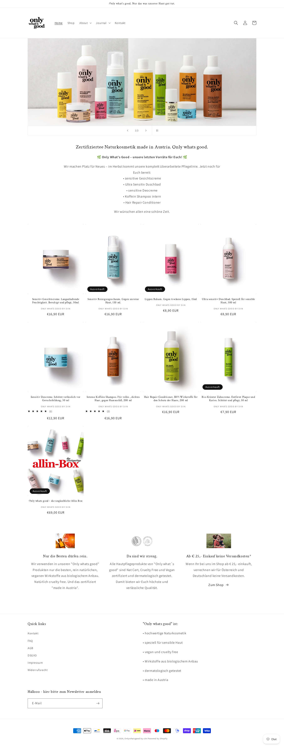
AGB (30, 648)
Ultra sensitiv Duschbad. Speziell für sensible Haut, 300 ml (228, 301)
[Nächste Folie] (146, 130)
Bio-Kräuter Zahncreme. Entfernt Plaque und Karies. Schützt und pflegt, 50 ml (228, 399)
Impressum (35, 663)
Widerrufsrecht (38, 670)
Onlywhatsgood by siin (136, 738)
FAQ (30, 641)
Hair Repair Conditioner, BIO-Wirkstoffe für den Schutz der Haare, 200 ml (171, 399)
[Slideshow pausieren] (156, 130)
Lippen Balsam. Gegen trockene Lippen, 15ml (171, 299)
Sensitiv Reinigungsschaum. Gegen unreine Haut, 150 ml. (113, 301)
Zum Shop (216, 585)
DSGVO (32, 655)
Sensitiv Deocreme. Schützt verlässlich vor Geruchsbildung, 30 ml (55, 399)
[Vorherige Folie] (127, 130)
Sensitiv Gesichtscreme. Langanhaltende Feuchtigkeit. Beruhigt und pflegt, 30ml (55, 301)
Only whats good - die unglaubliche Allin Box (55, 501)
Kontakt (33, 633)
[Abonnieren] (97, 703)
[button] (85, 23)
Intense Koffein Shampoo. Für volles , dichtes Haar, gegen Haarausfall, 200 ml (113, 399)
